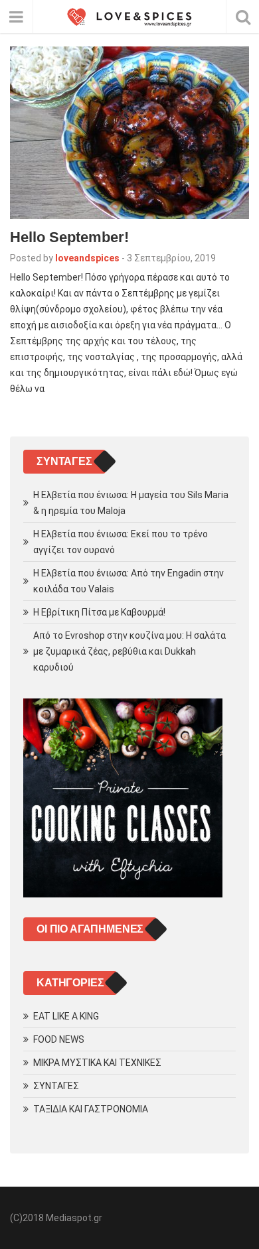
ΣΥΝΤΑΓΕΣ (56, 1086)
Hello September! (69, 237)
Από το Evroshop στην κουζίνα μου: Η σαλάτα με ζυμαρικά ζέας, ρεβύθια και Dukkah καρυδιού (129, 651)
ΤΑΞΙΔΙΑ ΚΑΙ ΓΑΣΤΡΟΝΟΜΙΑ (90, 1109)
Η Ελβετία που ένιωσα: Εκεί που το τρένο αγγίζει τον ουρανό (120, 542)
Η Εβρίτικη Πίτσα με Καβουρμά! (99, 612)
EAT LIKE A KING (66, 1016)
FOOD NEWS (58, 1039)
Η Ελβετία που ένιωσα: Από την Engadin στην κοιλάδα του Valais (128, 581)
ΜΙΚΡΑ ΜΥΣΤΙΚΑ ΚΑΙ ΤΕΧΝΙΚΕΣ (97, 1062)
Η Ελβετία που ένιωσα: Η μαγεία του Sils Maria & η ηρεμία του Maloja (130, 503)
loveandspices (87, 258)
